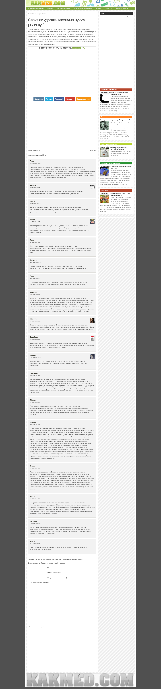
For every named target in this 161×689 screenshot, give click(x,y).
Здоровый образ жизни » (109, 89)
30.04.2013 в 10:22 (35, 163)
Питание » (104, 190)
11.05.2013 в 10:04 (35, 357)
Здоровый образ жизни (35, 8)
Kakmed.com (32, 14)
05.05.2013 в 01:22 (35, 294)
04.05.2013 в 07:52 (35, 278)
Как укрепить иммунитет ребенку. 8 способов (115, 120)
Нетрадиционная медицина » (111, 163)
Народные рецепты (63, 8)
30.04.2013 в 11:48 (35, 187)
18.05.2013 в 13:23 (35, 375)
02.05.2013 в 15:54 (35, 242)
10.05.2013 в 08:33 (35, 339)
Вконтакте (39, 99)
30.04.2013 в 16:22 (35, 203)
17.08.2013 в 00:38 (35, 523)
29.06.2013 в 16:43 (35, 499)
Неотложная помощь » (109, 144)
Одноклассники (83, 99)
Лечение (50, 8)
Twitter (49, 99)
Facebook (59, 99)
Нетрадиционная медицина (83, 8)
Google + (70, 99)
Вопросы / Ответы (122, 8)
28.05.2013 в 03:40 (35, 402)
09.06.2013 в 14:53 (35, 468)
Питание (98, 8)
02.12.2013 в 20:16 (35, 543)
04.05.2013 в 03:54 (35, 262)
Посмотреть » (79, 47)
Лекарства (108, 8)
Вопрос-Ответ (41, 14)
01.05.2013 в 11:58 (35, 222)
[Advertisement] (62, 73)
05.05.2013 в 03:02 (35, 321)
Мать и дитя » (106, 117)
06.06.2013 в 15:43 (35, 424)
